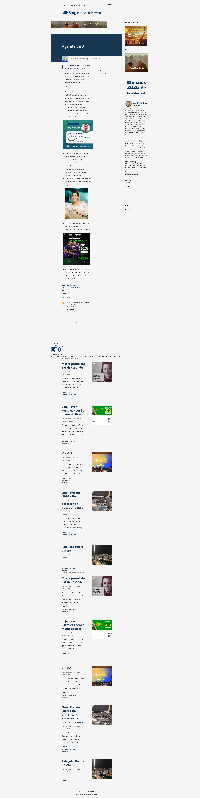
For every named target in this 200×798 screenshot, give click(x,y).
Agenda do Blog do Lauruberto (107, 76)
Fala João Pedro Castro (73, 548)
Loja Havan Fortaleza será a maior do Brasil (73, 410)
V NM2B (67, 453)
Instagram (72, 5)
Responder (70, 309)
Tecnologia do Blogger (87, 791)
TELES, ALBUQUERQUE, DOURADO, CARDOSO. (78, 302)
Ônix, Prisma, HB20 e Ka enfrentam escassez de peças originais (72, 500)
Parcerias (84, 5)
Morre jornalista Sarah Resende (73, 365)
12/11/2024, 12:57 (72, 304)
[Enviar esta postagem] (63, 291)
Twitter (78, 5)
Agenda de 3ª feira (104, 74)
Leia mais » (65, 397)
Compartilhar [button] (104, 65)
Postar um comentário (69, 395)
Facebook (64, 5)
